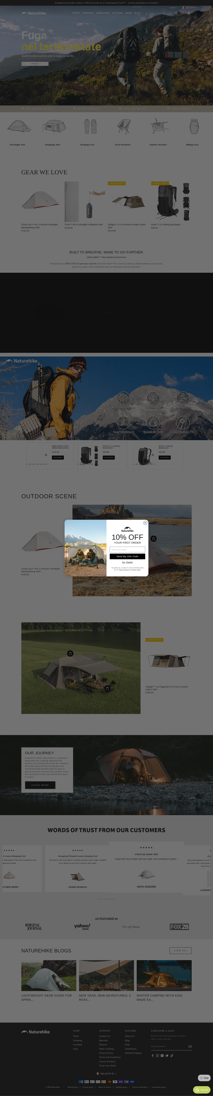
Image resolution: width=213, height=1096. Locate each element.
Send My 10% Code (127, 556)
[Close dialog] (145, 523)
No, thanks (127, 562)
